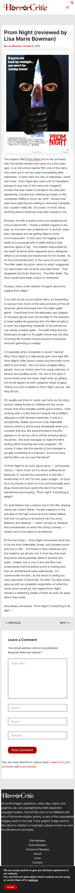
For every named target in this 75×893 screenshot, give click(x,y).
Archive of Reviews (37, 849)
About (37, 853)
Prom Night (33, 159)
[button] (72, 3)
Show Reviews (38, 845)
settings (33, 880)
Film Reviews (37, 840)
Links (37, 858)
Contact (38, 862)
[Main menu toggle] (67, 7)
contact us (60, 825)
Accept (10, 887)
